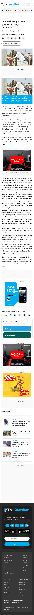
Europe (25, 558)
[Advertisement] (17, 483)
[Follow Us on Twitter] (12, 525)
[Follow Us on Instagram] (17, 525)
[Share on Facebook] (10, 315)
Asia (5, 570)
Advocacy (7, 565)
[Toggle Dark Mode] (27, 4)
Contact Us (15, 602)
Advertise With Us (17, 600)
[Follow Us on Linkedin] (22, 525)
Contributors (8, 555)
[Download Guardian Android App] (10, 531)
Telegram (10, 329)
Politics (21, 10)
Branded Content (9, 573)
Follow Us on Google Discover (13, 43)
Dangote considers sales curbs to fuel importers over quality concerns (21, 434)
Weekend (22, 582)
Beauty (25, 560)
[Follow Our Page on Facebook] (7, 525)
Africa (5, 568)
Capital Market (8, 560)
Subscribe (17, 544)
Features (7, 580)
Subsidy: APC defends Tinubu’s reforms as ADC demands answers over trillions (21, 423)
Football (6, 585)
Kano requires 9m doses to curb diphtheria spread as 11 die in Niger (20, 444)
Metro (15, 10)
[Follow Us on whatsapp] (27, 525)
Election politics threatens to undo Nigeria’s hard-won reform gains (21, 455)
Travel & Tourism (24, 580)
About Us (6, 600)
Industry (6, 587)
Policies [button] (6, 602)
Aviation (6, 558)
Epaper (10, 10)
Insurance (7, 590)
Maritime (6, 592)
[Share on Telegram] (19, 38)
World (5, 595)
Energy (6, 563)
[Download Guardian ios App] (24, 531)
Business (28, 10)
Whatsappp (11, 335)
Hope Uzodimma (12, 311)
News (4, 10)
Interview (22, 585)
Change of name (24, 595)
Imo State (22, 311)
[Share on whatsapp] (15, 38)
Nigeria (25, 570)
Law (20, 592)
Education (26, 563)
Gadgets (22, 590)
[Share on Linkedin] (23, 38)
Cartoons (26, 565)
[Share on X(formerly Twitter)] (12, 38)
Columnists (26, 568)
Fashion (6, 582)
